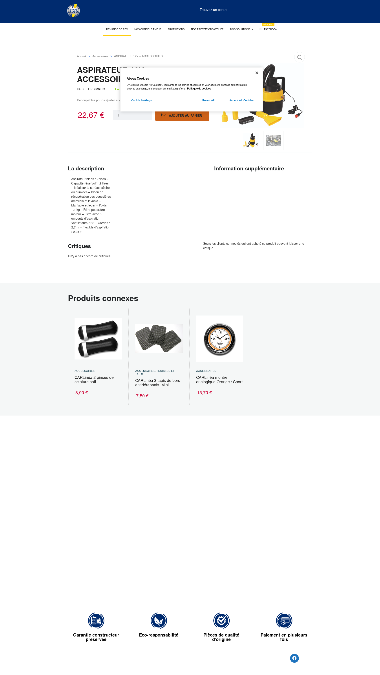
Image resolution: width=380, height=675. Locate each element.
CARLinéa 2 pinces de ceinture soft (94, 379)
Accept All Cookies (241, 100)
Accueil (81, 56)
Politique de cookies (199, 88)
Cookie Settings (141, 100)
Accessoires (100, 56)
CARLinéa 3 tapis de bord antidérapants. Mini (157, 382)
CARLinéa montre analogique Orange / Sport (219, 379)
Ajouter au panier (185, 115)
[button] (299, 57)
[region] (191, 89)
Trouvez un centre (214, 9)
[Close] (257, 73)
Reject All (208, 100)
